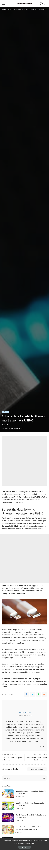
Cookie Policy (29, 843)
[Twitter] (32, 694)
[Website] (40, 746)
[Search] (45, 3)
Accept (24, 847)
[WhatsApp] (38, 694)
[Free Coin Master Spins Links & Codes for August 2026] (8, 793)
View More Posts (25, 715)
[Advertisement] (24, 461)
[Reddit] (44, 694)
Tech (5, 412)
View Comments (37, 769)
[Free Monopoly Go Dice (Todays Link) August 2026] (8, 805)
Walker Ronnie (7, 425)
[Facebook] (26, 694)
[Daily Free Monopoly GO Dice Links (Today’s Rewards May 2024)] (8, 829)
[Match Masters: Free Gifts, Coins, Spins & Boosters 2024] (8, 817)
